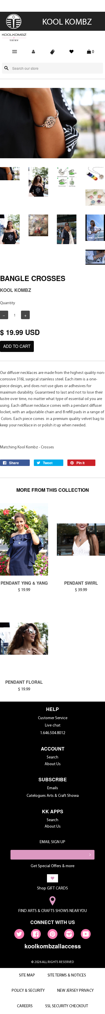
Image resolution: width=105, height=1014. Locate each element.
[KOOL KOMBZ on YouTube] (86, 935)
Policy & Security (28, 991)
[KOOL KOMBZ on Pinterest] (52, 935)
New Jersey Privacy (75, 991)
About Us (53, 764)
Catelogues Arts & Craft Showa (53, 796)
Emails (52, 788)
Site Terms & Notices (67, 975)
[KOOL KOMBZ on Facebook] (36, 935)
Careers (25, 1006)
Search (52, 757)
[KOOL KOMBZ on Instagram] (69, 935)
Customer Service (52, 718)
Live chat (52, 725)
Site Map (27, 975)
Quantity (7, 303)
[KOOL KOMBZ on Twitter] (19, 935)
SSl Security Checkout (66, 1006)
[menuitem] (14, 28)
